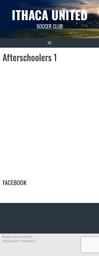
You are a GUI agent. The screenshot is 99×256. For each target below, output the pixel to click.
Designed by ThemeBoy (19, 241)
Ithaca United (50, 15)
